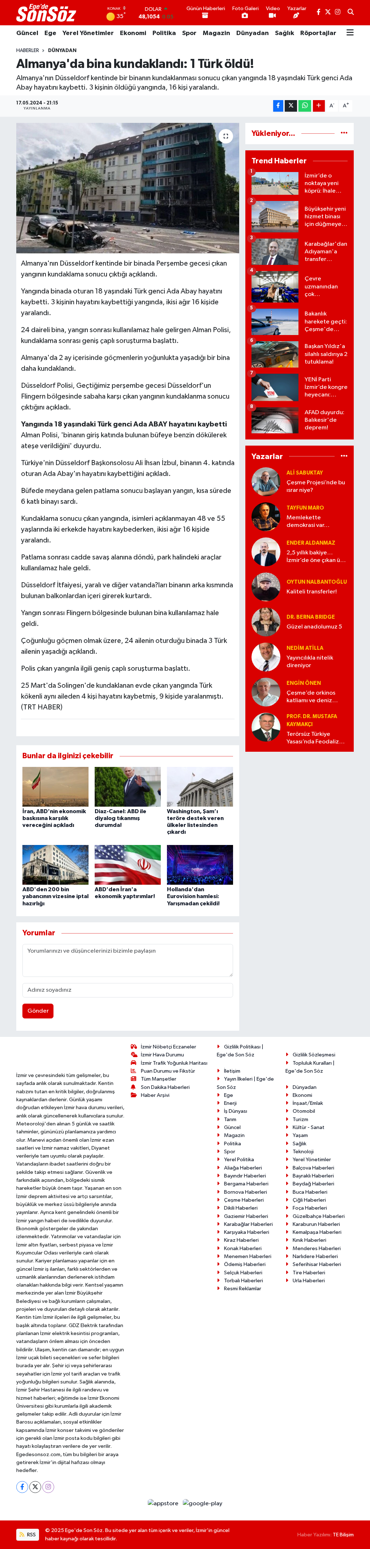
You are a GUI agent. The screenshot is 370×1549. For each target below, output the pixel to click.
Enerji (230, 1103)
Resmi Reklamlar (242, 1288)
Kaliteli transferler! (312, 592)
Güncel (27, 33)
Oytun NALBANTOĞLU (317, 582)
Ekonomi (133, 33)
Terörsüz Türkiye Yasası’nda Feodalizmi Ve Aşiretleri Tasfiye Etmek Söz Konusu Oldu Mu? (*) (316, 738)
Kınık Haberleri (309, 1240)
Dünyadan (252, 33)
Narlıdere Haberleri (315, 1256)
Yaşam (300, 1135)
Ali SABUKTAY (305, 473)
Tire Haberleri (309, 1272)
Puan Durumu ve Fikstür (168, 1071)
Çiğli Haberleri (309, 1200)
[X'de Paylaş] (291, 106)
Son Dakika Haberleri (165, 1087)
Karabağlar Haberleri (248, 1224)
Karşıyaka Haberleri (246, 1232)
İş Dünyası (235, 1111)
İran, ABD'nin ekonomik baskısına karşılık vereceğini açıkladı (54, 818)
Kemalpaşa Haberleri (317, 1232)
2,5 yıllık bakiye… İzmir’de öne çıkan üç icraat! (315, 557)
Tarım (230, 1119)
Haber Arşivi (155, 1095)
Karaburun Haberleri (316, 1224)
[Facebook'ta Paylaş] (278, 106)
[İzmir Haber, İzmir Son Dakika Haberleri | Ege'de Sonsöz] (47, 12)
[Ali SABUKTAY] (265, 482)
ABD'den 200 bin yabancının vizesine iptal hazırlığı (55, 896)
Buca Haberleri (310, 1192)
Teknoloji (303, 1151)
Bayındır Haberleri (245, 1176)
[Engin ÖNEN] (265, 692)
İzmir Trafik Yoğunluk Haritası (174, 1063)
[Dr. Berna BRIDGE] (265, 622)
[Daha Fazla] (319, 106)
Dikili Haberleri (241, 1208)
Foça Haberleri (310, 1208)
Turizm (300, 1119)
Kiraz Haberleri (241, 1240)
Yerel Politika (239, 1159)
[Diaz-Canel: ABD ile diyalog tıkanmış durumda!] (128, 787)
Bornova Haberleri (245, 1192)
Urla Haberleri (309, 1280)
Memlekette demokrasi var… (308, 521)
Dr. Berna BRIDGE (311, 617)
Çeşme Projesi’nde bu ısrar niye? (316, 486)
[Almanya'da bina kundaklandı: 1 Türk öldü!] (127, 188)
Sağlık (284, 33)
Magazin (216, 33)
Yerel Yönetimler (88, 33)
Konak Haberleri (243, 1248)
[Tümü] (344, 133)
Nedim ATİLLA (305, 648)
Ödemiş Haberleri (245, 1264)
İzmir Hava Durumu (162, 1054)
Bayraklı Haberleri (313, 1176)
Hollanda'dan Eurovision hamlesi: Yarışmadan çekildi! (193, 896)
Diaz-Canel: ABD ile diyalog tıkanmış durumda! (120, 818)
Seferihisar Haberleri (317, 1264)
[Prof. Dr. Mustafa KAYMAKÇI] (265, 727)
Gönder (38, 1011)
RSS (31, 1534)
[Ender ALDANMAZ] (265, 552)
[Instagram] (48, 1487)
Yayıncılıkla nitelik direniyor (310, 662)
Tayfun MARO (305, 508)
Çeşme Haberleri (244, 1200)
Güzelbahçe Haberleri (319, 1216)
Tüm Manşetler (158, 1079)
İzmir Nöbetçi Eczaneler (168, 1047)
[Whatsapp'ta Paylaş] (304, 106)
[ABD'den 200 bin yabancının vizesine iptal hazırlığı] (55, 865)
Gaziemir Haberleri (246, 1216)
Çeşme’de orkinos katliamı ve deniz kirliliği (311, 697)
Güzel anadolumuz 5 (314, 627)
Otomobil (304, 1111)
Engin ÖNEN (304, 683)
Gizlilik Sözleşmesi (314, 1054)
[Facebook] (22, 1487)
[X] (35, 1487)
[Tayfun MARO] (265, 517)
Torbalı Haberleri (243, 1280)
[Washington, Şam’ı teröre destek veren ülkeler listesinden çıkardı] (200, 787)
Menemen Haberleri (247, 1256)
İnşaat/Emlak (308, 1103)
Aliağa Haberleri (243, 1168)
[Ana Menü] (350, 33)
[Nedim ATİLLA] (265, 657)
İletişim (232, 1071)
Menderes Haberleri (317, 1248)
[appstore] (163, 1504)
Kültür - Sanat (308, 1127)
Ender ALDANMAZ (311, 543)
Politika (164, 33)
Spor (189, 33)
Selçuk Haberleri (243, 1272)
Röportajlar (318, 33)
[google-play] (202, 1504)
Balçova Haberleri (313, 1168)
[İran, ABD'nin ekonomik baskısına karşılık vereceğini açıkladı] (55, 787)
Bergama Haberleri (246, 1184)
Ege (50, 33)
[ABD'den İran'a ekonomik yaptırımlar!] (128, 865)
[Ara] (351, 12)
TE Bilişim (343, 1534)
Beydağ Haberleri (313, 1184)
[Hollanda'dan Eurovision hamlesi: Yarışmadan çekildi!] (200, 865)
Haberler (27, 50)
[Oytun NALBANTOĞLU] (265, 587)
